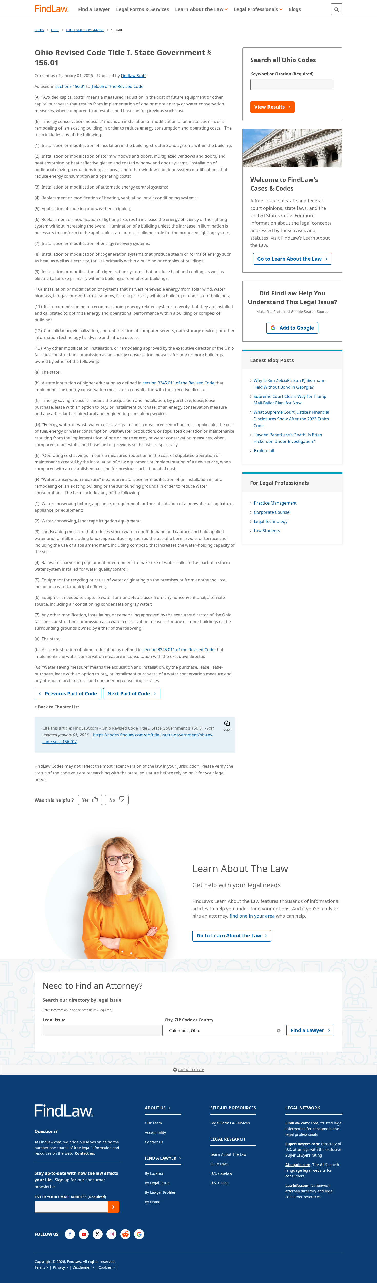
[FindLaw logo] (54, 9)
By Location (154, 1173)
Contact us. (85, 1153)
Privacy (59, 1267)
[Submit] (113, 1207)
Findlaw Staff (133, 75)
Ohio (55, 30)
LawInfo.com (297, 1185)
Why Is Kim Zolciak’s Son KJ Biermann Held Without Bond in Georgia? (289, 384)
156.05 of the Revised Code (117, 86)
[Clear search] (278, 1030)
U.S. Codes (219, 1182)
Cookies (105, 1267)
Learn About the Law (228, 1154)
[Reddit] (125, 1234)
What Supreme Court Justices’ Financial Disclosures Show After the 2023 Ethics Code (291, 418)
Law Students (267, 531)
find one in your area (252, 916)
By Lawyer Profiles (160, 1192)
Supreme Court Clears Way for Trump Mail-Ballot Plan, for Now (290, 399)
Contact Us (154, 1142)
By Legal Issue (157, 1182)
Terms (40, 1267)
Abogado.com (297, 1164)
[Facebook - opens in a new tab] (70, 1234)
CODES (39, 30)
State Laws (219, 1163)
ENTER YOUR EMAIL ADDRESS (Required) (70, 1196)
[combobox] (103, 1030)
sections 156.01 (70, 86)
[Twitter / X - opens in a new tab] (98, 1234)
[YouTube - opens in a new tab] (84, 1234)
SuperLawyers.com (302, 1143)
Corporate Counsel (272, 512)
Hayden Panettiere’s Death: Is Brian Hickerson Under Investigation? (288, 438)
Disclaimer (82, 1267)
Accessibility (155, 1132)
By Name (152, 1201)
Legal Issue (54, 1020)
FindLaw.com (297, 1123)
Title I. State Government (85, 30)
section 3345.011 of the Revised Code (178, 383)
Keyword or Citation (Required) (281, 74)
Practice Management (275, 503)
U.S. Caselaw (221, 1173)
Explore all (264, 450)
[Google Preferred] (139, 1234)
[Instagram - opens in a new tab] (111, 1234)
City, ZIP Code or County (189, 1020)
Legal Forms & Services (230, 1123)
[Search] (336, 9)
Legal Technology (270, 521)
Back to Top (191, 1069)
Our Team (153, 1123)
